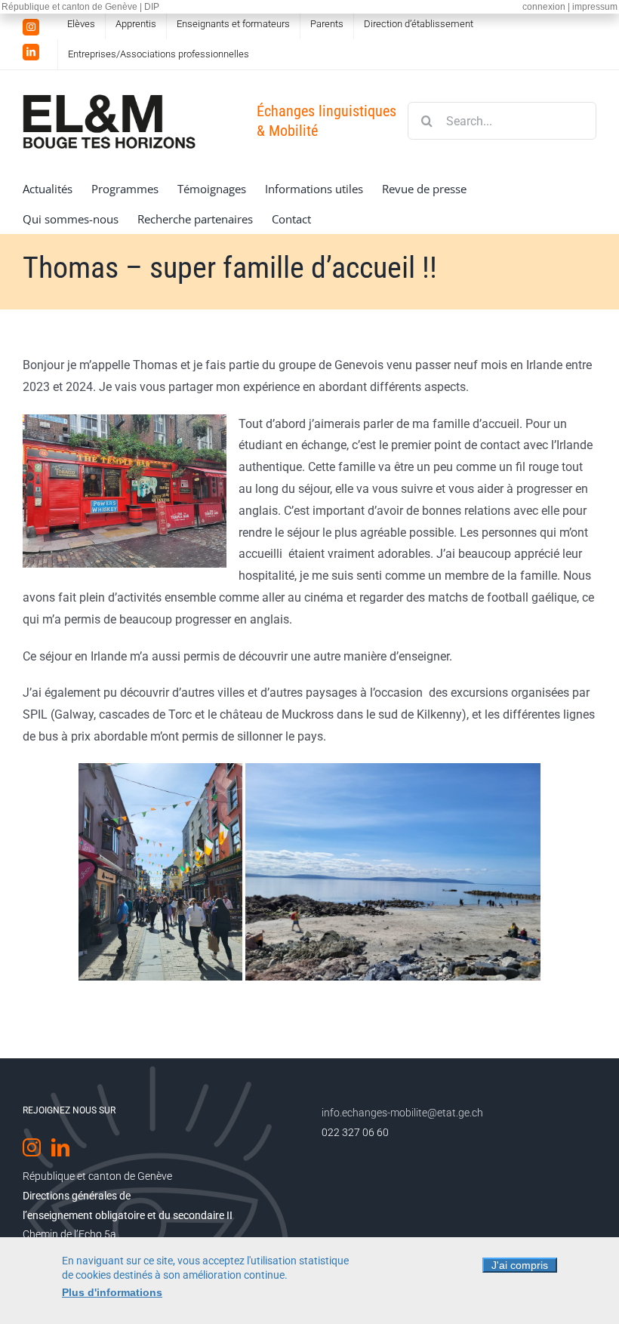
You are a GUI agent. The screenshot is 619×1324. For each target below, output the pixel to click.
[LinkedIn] (60, 1147)
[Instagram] (32, 1147)
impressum (594, 7)
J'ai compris (519, 1265)
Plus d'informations (112, 1292)
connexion (543, 7)
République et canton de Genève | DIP (80, 7)
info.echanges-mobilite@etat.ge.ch (402, 1113)
